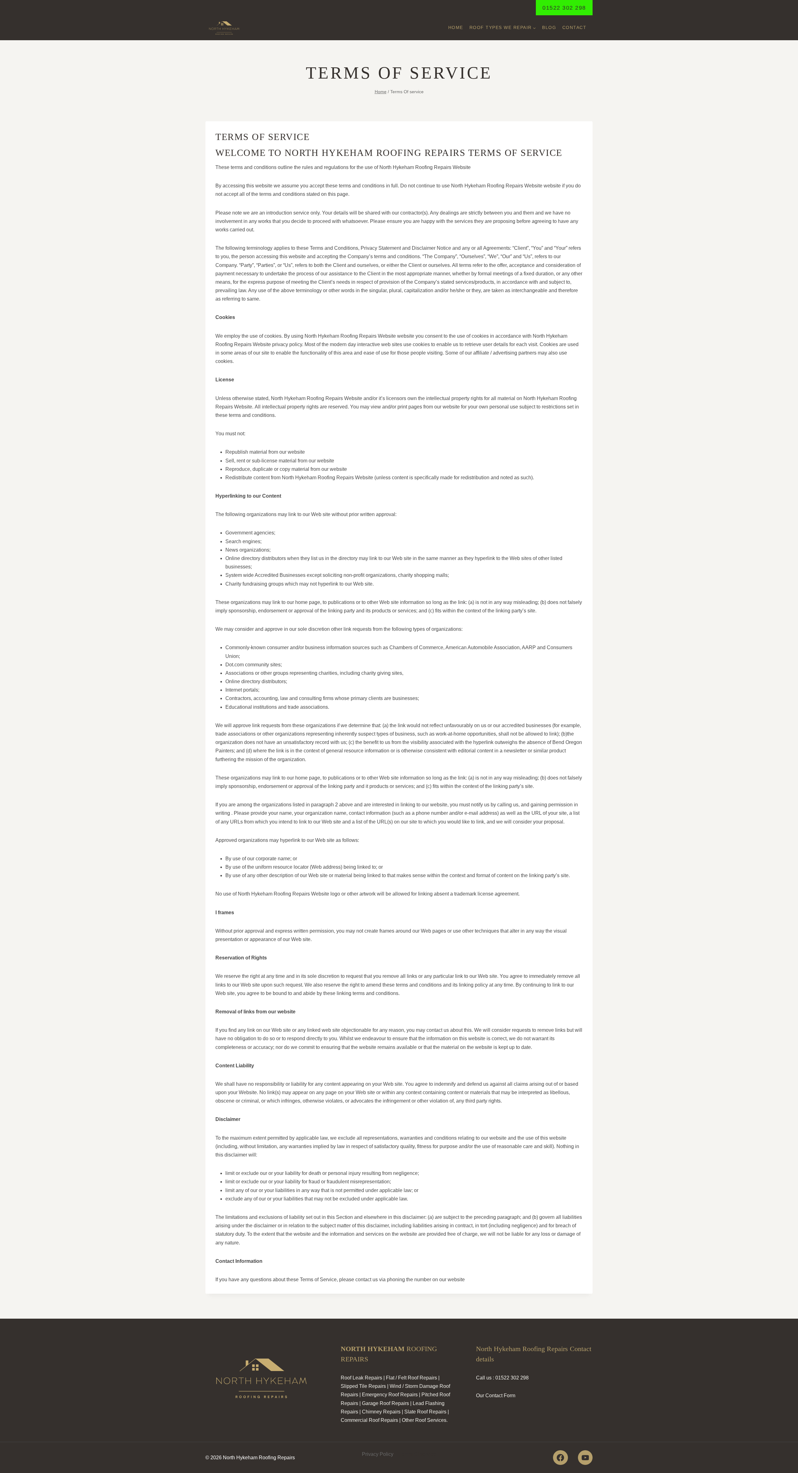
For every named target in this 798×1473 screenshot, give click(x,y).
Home (455, 27)
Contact (574, 27)
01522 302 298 (564, 8)
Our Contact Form (495, 1395)
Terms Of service (417, 1454)
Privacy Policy (377, 1454)
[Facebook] (560, 1457)
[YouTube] (585, 1457)
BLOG (549, 27)
